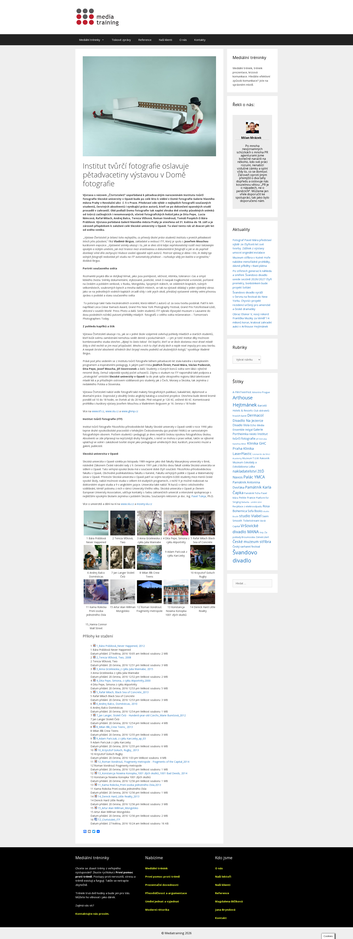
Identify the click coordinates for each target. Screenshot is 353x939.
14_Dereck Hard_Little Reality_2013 (118, 796)
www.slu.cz (112, 411)
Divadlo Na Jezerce (248, 420)
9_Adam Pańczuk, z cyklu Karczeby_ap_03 (121, 738)
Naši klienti (165, 40)
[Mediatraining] (97, 17)
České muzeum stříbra (252, 541)
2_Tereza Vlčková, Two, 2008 (113, 657)
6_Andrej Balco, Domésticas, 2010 (116, 703)
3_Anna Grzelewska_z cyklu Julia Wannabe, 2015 (124, 669)
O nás (183, 40)
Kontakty (200, 40)
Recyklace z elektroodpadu (247, 506)
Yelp (262, 532)
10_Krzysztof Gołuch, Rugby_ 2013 (118, 750)
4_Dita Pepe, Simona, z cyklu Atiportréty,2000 (123, 680)
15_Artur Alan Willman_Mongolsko (118, 808)
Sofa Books (255, 511)
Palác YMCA (254, 477)
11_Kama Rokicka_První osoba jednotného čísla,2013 (129, 785)
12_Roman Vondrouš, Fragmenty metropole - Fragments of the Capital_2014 (143, 761)
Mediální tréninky (89, 40)
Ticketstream (251, 520)
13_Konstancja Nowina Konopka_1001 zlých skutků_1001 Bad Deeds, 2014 (142, 773)
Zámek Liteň (262, 537)
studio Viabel (250, 515)
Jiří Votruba (261, 439)
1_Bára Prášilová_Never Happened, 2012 (120, 646)
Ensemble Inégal (243, 429)
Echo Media (257, 425)
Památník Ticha (252, 493)
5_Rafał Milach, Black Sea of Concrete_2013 (122, 692)
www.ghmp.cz (130, 411)
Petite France (247, 497)
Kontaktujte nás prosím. (92, 913)
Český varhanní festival (246, 546)
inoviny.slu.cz (144, 504)
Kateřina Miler (239, 444)
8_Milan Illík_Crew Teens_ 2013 (114, 727)
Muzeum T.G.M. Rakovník (255, 458)
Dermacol (255, 415)
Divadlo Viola (241, 425)
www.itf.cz (98, 411)
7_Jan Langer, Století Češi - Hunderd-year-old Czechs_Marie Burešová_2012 (141, 715)
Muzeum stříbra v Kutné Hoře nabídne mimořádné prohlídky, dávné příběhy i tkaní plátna (251, 262)
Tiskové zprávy (121, 40)
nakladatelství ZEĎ (248, 471)
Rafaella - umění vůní (251, 502)
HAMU (253, 434)
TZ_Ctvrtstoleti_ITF (109, 819)
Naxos (238, 477)
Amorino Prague (261, 392)
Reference (144, 40)
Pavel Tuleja (198, 496)
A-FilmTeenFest (242, 392)
